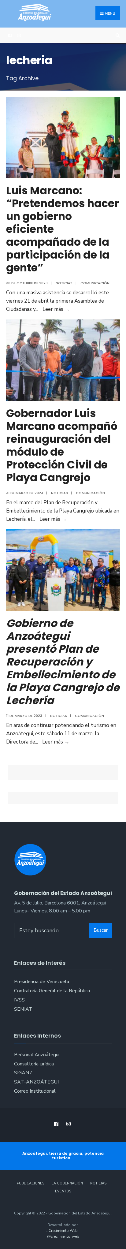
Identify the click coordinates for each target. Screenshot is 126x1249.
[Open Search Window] (116, 35)
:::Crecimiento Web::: (63, 1230)
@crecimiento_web (63, 1236)
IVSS (19, 1000)
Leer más (56, 309)
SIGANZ (23, 1072)
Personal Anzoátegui (36, 1054)
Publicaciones (30, 1183)
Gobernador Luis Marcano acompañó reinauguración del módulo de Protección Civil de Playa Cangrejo (61, 445)
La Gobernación (67, 1183)
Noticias (64, 283)
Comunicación (94, 283)
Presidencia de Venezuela (41, 981)
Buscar (101, 930)
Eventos (63, 1191)
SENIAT (23, 1009)
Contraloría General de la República (52, 990)
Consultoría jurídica (34, 1064)
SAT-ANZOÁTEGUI (36, 1082)
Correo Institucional (35, 1091)
